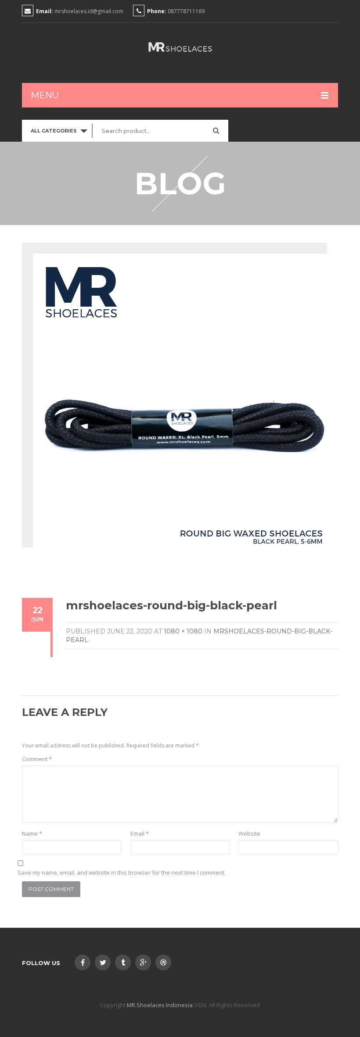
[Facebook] (82, 962)
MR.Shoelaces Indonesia (160, 1005)
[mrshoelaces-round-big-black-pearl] (185, 405)
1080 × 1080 (183, 631)
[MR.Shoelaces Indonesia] (180, 47)
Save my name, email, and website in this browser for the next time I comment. (122, 872)
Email (139, 833)
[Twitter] (103, 962)
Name (32, 833)
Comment (37, 759)
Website (249, 833)
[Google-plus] (143, 962)
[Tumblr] (123, 962)
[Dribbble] (163, 962)
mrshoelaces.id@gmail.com (88, 11)
